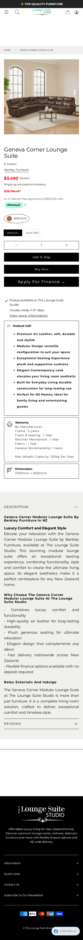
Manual (13, 232)
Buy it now (41, 269)
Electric (33, 232)
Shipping (10, 184)
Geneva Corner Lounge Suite (36, 50)
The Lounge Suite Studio (39, 928)
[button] (17, 12)
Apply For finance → (41, 281)
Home (7, 50)
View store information (28, 315)
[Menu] (6, 12)
